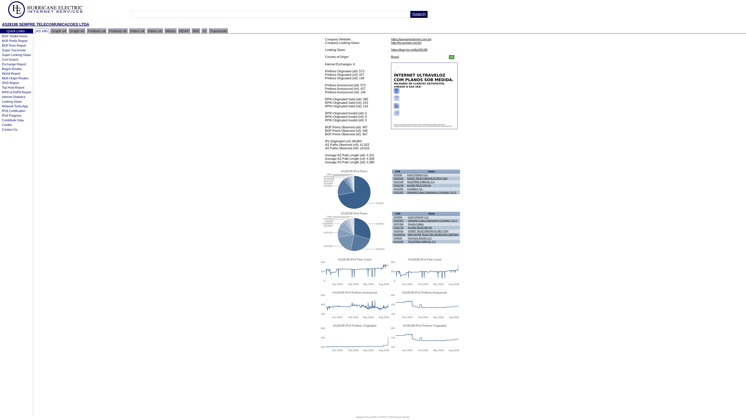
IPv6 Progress (11, 115)
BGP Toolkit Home (14, 36)
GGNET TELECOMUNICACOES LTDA (427, 178)
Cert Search (10, 59)
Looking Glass (12, 101)
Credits (7, 125)
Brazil (395, 57)
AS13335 (399, 189)
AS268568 (399, 234)
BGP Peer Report (14, 45)
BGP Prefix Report (14, 41)
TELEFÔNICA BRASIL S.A (421, 182)
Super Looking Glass (16, 55)
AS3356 (398, 175)
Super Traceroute (14, 50)
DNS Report (10, 83)
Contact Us (9, 129)
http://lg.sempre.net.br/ (406, 43)
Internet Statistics (13, 97)
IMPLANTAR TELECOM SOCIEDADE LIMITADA (433, 234)
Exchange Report (14, 64)
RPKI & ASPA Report (16, 92)
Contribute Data (13, 120)
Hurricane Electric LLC (420, 238)
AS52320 (399, 192)
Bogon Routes (12, 69)
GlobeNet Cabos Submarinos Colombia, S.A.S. (432, 192)
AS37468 (399, 224)
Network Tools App (15, 106)
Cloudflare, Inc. (415, 189)
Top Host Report (13, 87)
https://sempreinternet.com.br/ (411, 39)
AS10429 (399, 182)
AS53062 (399, 178)
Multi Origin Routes (15, 78)
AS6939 (398, 238)
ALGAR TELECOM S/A (419, 185)
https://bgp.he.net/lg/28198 (409, 50)
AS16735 (399, 185)
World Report (11, 73)
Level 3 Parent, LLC (417, 175)
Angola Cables (416, 224)
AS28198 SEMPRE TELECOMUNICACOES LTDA (45, 24)
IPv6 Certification (13, 111)
